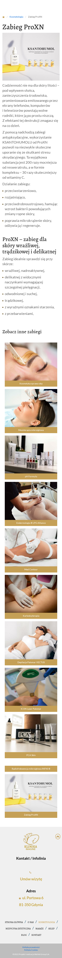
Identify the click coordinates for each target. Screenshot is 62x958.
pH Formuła (31, 476)
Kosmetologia (46, 922)
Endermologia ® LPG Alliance (31, 523)
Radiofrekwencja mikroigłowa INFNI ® (31, 768)
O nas (31, 922)
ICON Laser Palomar (31, 709)
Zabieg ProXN (31, 815)
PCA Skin (31, 755)
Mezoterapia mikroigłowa (31, 430)
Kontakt (36, 935)
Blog (24, 935)
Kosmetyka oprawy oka (31, 383)
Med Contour (31, 569)
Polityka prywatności (31, 947)
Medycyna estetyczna (18, 929)
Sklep (51, 929)
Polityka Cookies (31, 950)
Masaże (39, 929)
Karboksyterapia (31, 616)
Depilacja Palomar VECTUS (31, 662)
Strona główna (14, 922)
